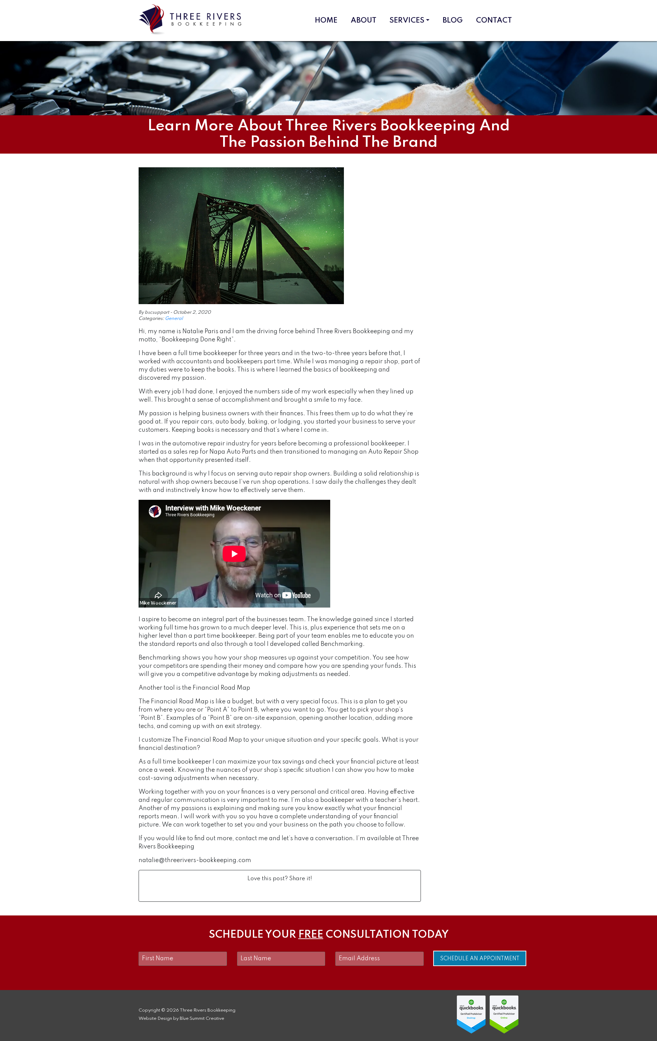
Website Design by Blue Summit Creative (181, 1018)
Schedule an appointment (479, 959)
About (363, 20)
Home (326, 20)
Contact (494, 20)
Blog (452, 20)
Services (406, 20)
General (174, 318)
